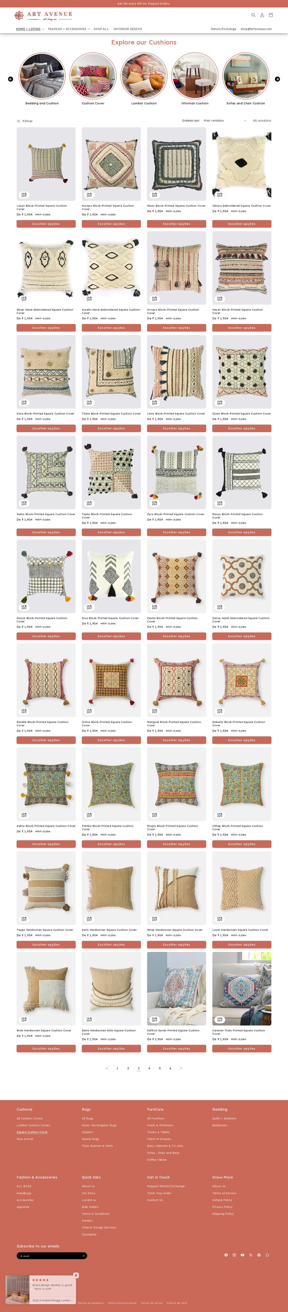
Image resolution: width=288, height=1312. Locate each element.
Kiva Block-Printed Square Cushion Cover (110, 618)
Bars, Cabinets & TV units (165, 1146)
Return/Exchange (223, 29)
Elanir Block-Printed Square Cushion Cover (176, 205)
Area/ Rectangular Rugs (99, 1125)
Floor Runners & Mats (97, 1146)
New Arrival (25, 1139)
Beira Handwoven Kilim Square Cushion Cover (109, 1032)
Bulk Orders (90, 1207)
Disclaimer (89, 1234)
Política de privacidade (122, 1303)
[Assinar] (83, 1255)
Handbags (24, 1193)
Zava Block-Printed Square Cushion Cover (45, 413)
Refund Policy (222, 1200)
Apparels (23, 1207)
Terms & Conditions (96, 1214)
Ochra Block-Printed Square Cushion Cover (107, 723)
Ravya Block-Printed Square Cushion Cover (237, 516)
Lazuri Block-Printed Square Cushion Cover (42, 207)
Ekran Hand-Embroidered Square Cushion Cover (45, 311)
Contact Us (155, 1200)
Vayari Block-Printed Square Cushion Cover (237, 311)
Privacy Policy (222, 1207)
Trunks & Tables (158, 1132)
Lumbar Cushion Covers (33, 1125)
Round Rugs (90, 1139)
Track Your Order (159, 1193)
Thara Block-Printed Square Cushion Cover (111, 413)
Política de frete (177, 1303)
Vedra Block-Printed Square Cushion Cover (46, 514)
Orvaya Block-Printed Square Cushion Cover (173, 311)
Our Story (88, 1193)
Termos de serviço (152, 1303)
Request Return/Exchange (166, 1186)
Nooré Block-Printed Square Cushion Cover (42, 619)
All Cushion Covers (30, 1118)
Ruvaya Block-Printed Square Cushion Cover (108, 207)
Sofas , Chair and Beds (163, 1153)
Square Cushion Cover (32, 1132)
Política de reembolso (91, 1303)
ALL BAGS (24, 1186)
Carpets (87, 1132)
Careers (87, 1220)
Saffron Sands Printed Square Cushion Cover (173, 1032)
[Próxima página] (181, 1068)
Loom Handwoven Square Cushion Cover (240, 929)
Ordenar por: (191, 120)
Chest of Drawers (159, 1139)
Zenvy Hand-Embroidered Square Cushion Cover (241, 619)
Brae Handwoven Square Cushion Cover (44, 1030)
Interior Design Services (99, 1227)
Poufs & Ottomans (160, 1125)
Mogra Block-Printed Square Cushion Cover (172, 827)
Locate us (89, 1200)
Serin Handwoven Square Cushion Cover (109, 929)
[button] (30, 29)
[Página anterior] (107, 1068)
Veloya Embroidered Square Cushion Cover (241, 205)
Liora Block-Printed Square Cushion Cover (176, 413)
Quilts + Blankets (224, 1118)
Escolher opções (46, 224)
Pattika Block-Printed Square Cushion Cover (108, 827)
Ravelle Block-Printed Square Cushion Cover (43, 723)
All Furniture (155, 1118)
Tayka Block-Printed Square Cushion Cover (107, 516)
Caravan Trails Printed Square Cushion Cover (238, 1032)
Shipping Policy (223, 1214)
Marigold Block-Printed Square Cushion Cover (174, 723)
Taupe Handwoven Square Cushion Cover (45, 929)
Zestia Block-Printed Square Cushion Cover (172, 619)
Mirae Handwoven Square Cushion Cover (175, 929)
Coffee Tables (157, 1160)
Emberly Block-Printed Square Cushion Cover (238, 723)
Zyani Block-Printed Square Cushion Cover (241, 413)
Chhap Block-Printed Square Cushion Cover (237, 827)
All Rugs (87, 1118)
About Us (219, 1186)
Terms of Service (224, 1193)
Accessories (25, 1200)
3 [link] (139, 1068)
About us (88, 1186)
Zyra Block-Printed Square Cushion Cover (175, 514)
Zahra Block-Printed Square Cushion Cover (46, 825)
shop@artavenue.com (256, 29)
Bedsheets (219, 1125)
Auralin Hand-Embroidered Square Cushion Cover (111, 311)
